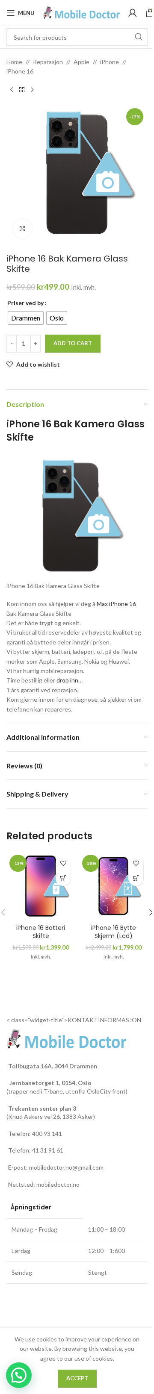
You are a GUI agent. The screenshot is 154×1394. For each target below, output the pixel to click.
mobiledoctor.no (58, 1184)
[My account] (132, 12)
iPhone (109, 61)
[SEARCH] (139, 37)
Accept (77, 1378)
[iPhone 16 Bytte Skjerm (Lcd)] (113, 886)
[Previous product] (11, 90)
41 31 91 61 (47, 1150)
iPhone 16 (19, 71)
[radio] (25, 318)
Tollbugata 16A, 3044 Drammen (52, 1066)
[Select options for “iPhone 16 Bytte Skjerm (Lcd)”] (135, 878)
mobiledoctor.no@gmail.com (66, 1167)
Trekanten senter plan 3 (42, 1108)
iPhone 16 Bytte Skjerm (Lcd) (113, 932)
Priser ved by (25, 302)
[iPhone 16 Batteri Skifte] (40, 886)
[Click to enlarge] (22, 228)
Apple (81, 61)
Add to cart (72, 343)
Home (14, 61)
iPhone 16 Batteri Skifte (40, 932)
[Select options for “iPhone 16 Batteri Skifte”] (63, 878)
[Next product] (32, 90)
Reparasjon (48, 61)
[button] (19, 1375)
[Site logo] (81, 12)
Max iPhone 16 (117, 603)
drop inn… (69, 680)
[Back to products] (22, 90)
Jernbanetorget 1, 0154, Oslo (50, 1082)
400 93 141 (47, 1133)
